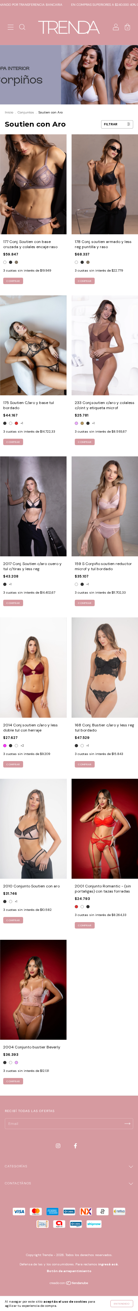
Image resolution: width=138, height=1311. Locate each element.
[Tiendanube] (69, 1283)
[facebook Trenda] (75, 1146)
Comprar (13, 281)
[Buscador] (22, 28)
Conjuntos (26, 112)
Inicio (9, 112)
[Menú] (10, 28)
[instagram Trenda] (58, 1146)
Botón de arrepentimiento (69, 1271)
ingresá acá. (108, 1264)
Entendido (122, 1303)
